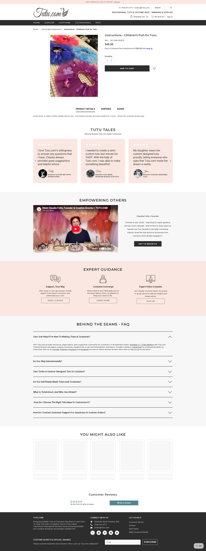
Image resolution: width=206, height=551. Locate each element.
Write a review (124, 503)
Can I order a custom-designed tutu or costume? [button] (59, 371)
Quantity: (109, 56)
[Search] (163, 8)
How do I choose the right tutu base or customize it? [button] (61, 402)
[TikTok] (111, 533)
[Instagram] (99, 533)
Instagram (84, 349)
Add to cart (127, 68)
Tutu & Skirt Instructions (51, 29)
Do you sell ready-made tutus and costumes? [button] (57, 381)
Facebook (73, 349)
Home (35, 29)
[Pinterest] (105, 533)
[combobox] (161, 7)
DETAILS (117, 2)
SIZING (120, 109)
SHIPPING (106, 109)
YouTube (55, 349)
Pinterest (64, 349)
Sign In (170, 17)
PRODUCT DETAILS (85, 109)
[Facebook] (92, 533)
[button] (35, 161)
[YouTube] (117, 533)
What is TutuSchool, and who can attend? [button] (55, 392)
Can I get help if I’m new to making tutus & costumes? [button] (61, 336)
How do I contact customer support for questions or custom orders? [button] (69, 412)
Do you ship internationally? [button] (47, 361)
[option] (74, 66)
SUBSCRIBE (150, 542)
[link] (154, 68)
